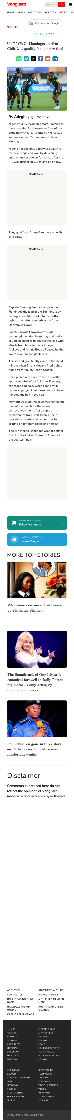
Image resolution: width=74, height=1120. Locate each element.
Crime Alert (13, 1044)
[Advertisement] (37, 197)
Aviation (12, 1032)
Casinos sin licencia (20, 1014)
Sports (12, 27)
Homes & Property (48, 1048)
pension (42, 1059)
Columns (12, 1040)
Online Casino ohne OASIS (20, 1001)
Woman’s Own (46, 1096)
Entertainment (46, 1029)
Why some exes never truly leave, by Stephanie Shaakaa (35, 607)
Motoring (12, 1085)
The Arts (43, 1077)
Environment (45, 1032)
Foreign (42, 1040)
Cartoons (44, 1081)
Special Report (15, 1096)
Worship (43, 1100)
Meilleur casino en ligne (51, 1001)
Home (10, 12)
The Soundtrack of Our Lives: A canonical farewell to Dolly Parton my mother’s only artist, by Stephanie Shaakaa (35, 681)
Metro (63, 12)
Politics (50, 12)
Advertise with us (51, 990)
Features (43, 1036)
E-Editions (35, 12)
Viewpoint (44, 1092)
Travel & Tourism (48, 1085)
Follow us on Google (47, 23)
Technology (45, 1073)
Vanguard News (16, 4)
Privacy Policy (48, 994)
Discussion (13, 1051)
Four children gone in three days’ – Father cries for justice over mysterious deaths (34, 749)
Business (12, 1036)
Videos (42, 1089)
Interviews (13, 1070)
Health (42, 1044)
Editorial (12, 1048)
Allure (11, 1029)
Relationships (15, 1092)
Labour (11, 1073)
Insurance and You (49, 1055)
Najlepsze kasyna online (18, 1008)
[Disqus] (37, 851)
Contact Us (15, 994)
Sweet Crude (45, 1070)
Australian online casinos (50, 1008)
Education (13, 1055)
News (21, 12)
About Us (13, 990)
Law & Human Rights (18, 1077)
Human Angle (46, 1051)
